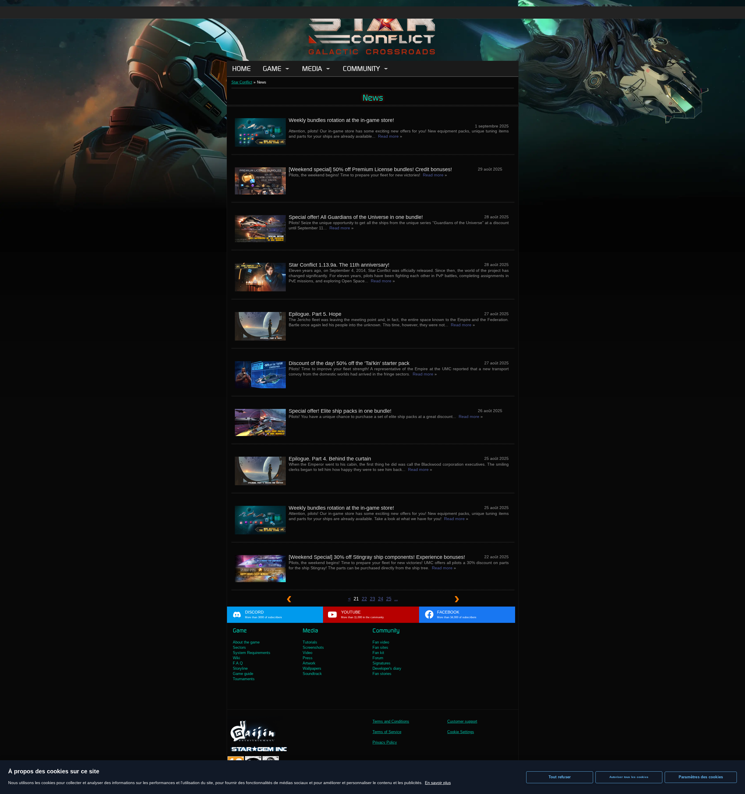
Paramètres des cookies (701, 777)
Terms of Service (386, 732)
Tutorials (310, 642)
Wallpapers (312, 668)
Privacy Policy (384, 742)
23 (372, 598)
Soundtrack (312, 673)
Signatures (381, 663)
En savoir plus (438, 782)
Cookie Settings (460, 732)
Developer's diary (386, 668)
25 (388, 598)
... (396, 598)
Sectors (239, 647)
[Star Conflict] (372, 30)
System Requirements (251, 653)
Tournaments (244, 679)
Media (312, 68)
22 (364, 598)
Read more (388, 136)
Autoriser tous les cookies (628, 777)
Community (361, 68)
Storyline (240, 668)
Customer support (462, 721)
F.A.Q (238, 663)
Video (307, 653)
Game (272, 68)
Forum (377, 658)
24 (380, 598)
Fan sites (380, 647)
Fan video (380, 642)
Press (308, 658)
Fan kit (378, 653)
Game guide (243, 673)
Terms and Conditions (390, 721)
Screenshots (313, 647)
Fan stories (381, 673)
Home (241, 68)
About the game (246, 642)
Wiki (236, 658)
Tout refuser (560, 777)
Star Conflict (241, 82)
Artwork (309, 663)
